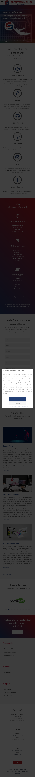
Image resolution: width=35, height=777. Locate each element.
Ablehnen (17, 403)
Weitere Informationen (14, 407)
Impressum (25, 407)
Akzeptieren (17, 399)
